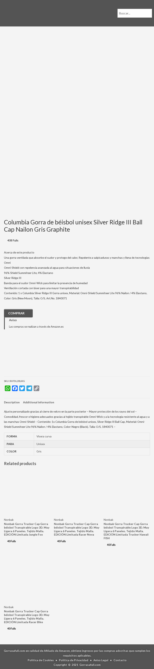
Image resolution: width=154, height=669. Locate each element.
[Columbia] (24, 355)
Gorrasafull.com (90, 664)
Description (12, 402)
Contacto (120, 660)
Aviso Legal (100, 660)
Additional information (38, 402)
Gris (39, 451)
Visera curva (44, 436)
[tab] (12, 402)
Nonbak (9, 519)
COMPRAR (16, 313)
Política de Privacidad (73, 660)
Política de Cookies (41, 660)
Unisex (40, 444)
